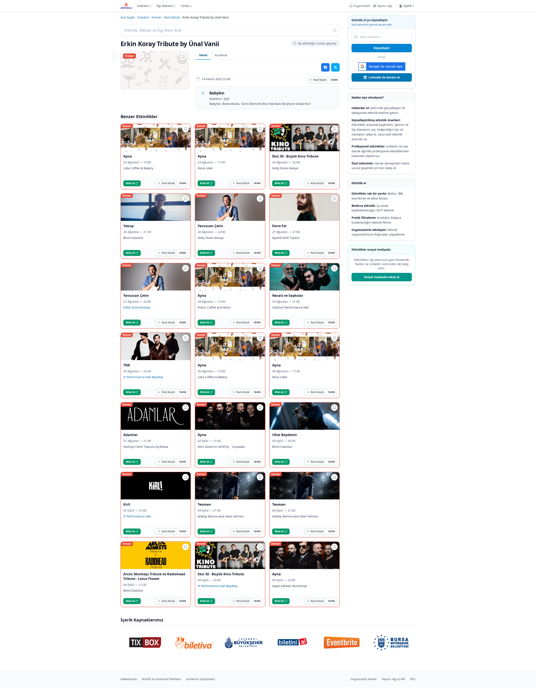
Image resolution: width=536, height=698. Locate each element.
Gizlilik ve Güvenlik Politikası (161, 679)
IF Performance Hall (137, 516)
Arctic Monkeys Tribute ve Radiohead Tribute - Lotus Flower (154, 576)
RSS (412, 679)
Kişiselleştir (382, 48)
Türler (186, 6)
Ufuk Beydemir (284, 434)
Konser (156, 17)
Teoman (204, 504)
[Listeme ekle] (183, 56)
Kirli (126, 504)
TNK (126, 365)
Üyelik (408, 6)
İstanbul (144, 6)
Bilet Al (130, 183)
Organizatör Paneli (363, 679)
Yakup (128, 226)
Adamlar (130, 434)
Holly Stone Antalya (136, 307)
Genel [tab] (203, 55)
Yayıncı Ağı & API (393, 679)
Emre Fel (279, 226)
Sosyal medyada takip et (381, 277)
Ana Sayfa (127, 17)
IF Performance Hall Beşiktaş (143, 377)
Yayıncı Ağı (384, 6)
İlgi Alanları (166, 6)
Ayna (127, 156)
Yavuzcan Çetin (210, 226)
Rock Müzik (172, 17)
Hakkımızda (129, 679)
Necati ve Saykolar (287, 295)
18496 (334, 80)
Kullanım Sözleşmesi (200, 679)
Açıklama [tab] (221, 55)
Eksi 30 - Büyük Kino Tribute (295, 156)
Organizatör (361, 6)
